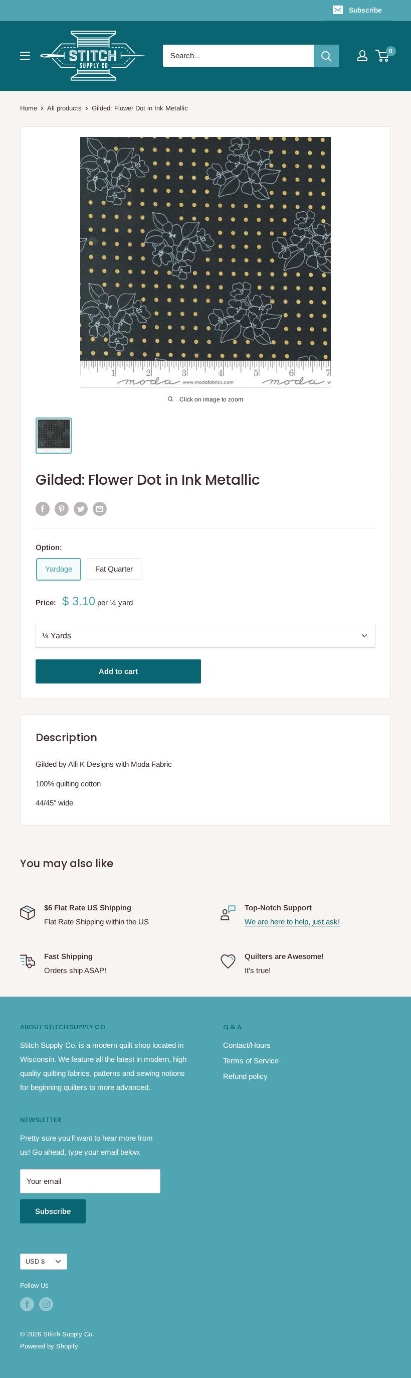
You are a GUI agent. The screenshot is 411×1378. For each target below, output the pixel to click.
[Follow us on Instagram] (46, 1304)
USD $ (35, 1261)
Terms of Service (251, 1060)
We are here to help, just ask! (292, 921)
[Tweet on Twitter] (81, 508)
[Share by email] (100, 508)
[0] (382, 56)
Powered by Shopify (49, 1346)
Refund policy (245, 1076)
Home (28, 108)
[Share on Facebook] (43, 508)
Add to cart (118, 671)
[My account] (362, 55)
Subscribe (365, 10)
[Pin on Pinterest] (62, 508)
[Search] (326, 56)
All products (64, 108)
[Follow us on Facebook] (27, 1304)
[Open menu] (25, 56)
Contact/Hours (247, 1045)
